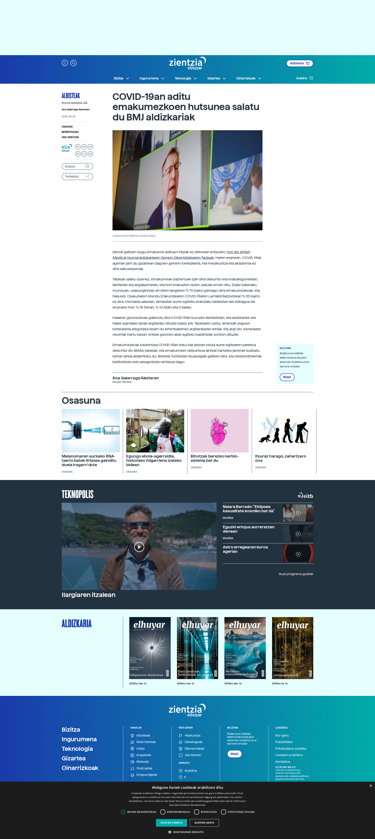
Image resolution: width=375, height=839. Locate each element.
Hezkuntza (192, 735)
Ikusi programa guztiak (296, 574)
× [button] (370, 785)
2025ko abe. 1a (232, 683)
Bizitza (71, 729)
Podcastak (144, 768)
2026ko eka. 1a (137, 683)
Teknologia (77, 748)
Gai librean (192, 755)
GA (90, 154)
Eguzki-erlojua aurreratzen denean (248, 529)
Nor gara (281, 735)
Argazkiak (143, 755)
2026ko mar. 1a (185, 683)
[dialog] (187, 810)
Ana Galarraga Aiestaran (76, 109)
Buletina (302, 78)
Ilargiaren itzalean (88, 595)
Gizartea (74, 758)
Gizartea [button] (213, 78)
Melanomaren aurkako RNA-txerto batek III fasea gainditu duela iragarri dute (89, 460)
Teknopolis (78, 494)
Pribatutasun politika (290, 748)
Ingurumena (79, 739)
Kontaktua (282, 762)
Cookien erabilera (289, 755)
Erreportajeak (146, 775)
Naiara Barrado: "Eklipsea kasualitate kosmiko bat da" (249, 508)
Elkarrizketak (146, 742)
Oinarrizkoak (80, 767)
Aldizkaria (297, 63)
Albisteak (71, 95)
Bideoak (142, 762)
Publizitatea (284, 742)
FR (90, 146)
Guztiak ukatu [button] (204, 822)
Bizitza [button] (118, 78)
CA (84, 154)
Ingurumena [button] (149, 78)
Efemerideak (194, 748)
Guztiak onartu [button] (172, 822)
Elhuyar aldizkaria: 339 (74, 102)
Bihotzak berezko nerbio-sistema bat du (215, 458)
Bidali (287, 377)
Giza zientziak (70, 137)
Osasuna (67, 126)
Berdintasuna (70, 131)
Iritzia (140, 748)
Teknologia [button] (183, 78)
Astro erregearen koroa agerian (245, 549)
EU (78, 146)
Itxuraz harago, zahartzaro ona (280, 458)
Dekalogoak (193, 742)
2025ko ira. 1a (280, 683)
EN (78, 154)
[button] (65, 63)
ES (84, 146)
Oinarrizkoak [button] (245, 78)
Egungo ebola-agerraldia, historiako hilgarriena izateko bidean (154, 460)
